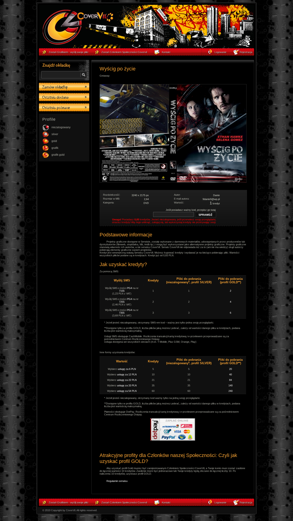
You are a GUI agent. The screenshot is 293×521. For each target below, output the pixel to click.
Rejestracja (246, 502)
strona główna (77, 27)
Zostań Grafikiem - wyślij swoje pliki (68, 502)
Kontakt (166, 502)
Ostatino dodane (64, 97)
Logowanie (220, 502)
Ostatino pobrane (64, 107)
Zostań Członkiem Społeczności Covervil (124, 502)
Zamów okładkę (64, 87)
